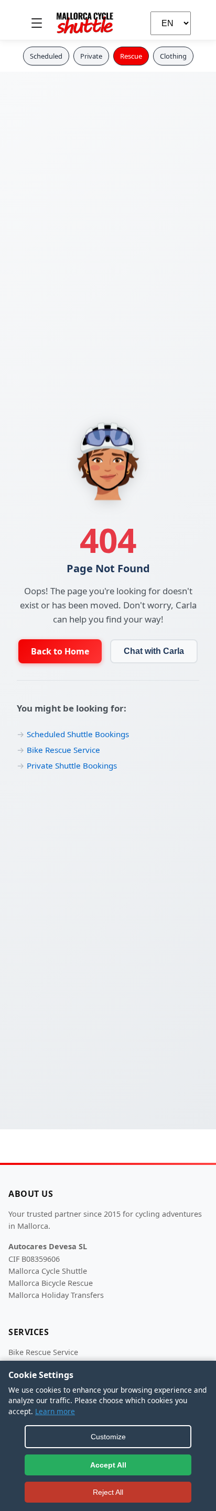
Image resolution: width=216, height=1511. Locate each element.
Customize (108, 1436)
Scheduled (46, 56)
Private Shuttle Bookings (72, 765)
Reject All (108, 1492)
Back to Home (60, 651)
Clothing (173, 56)
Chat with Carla (154, 651)
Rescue (131, 56)
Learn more (55, 1411)
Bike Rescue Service (63, 750)
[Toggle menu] (36, 23)
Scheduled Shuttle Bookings (78, 734)
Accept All (108, 1465)
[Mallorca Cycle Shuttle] (85, 23)
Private (91, 56)
